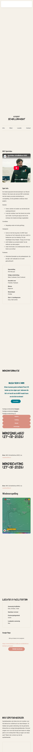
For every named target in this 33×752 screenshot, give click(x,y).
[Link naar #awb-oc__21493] (29, 4)
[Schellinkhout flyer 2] (16, 133)
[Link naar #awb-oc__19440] (24, 4)
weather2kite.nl (6, 457)
